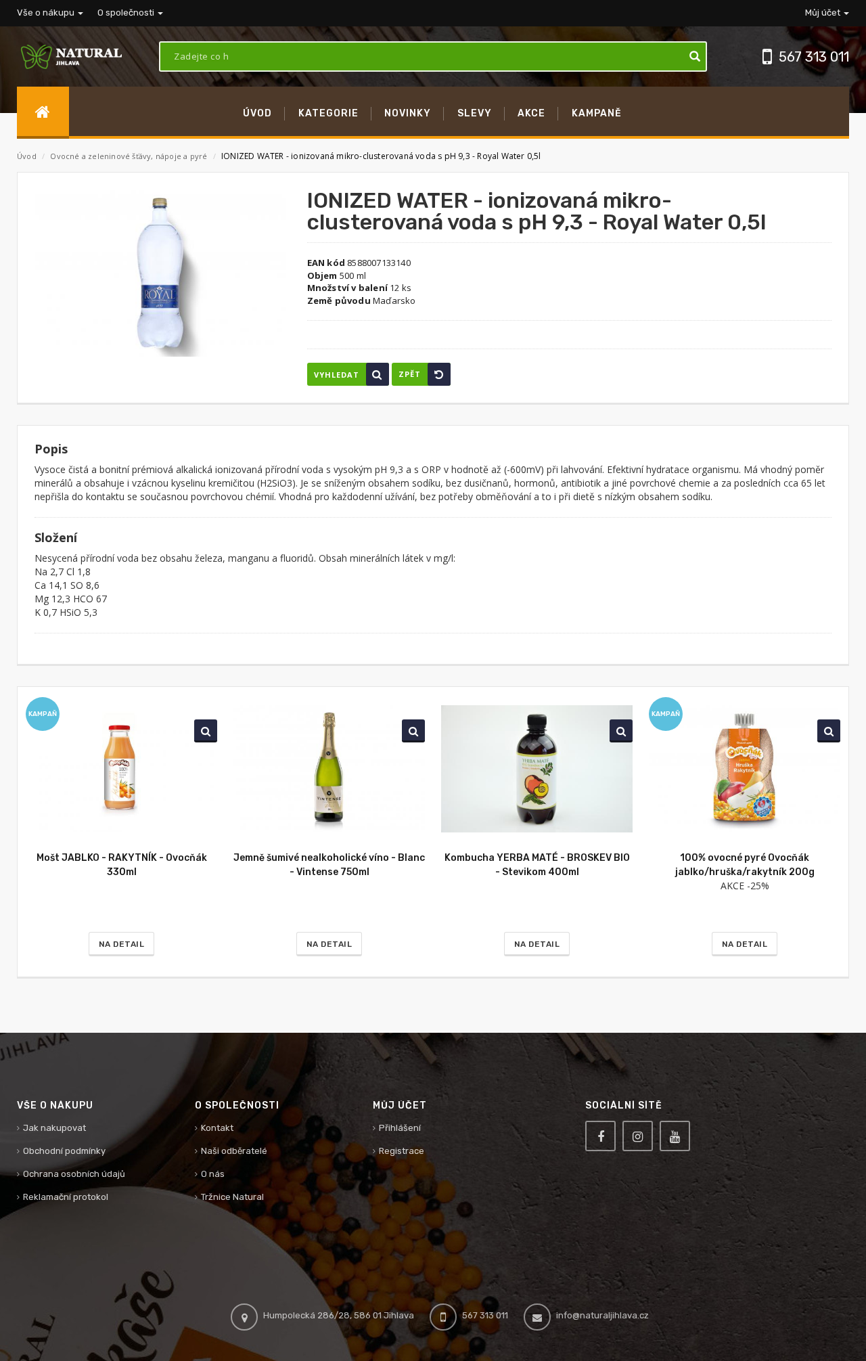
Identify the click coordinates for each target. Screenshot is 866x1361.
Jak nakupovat (54, 1128)
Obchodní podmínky (64, 1151)
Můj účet (823, 12)
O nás (213, 1174)
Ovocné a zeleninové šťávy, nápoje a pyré (129, 156)
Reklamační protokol (65, 1197)
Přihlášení (400, 1128)
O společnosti (126, 12)
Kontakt (217, 1128)
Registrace (401, 1151)
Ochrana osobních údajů (74, 1174)
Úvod (27, 156)
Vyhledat (336, 375)
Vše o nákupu (46, 12)
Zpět (409, 374)
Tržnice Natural (232, 1197)
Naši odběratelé (234, 1151)
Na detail (122, 944)
